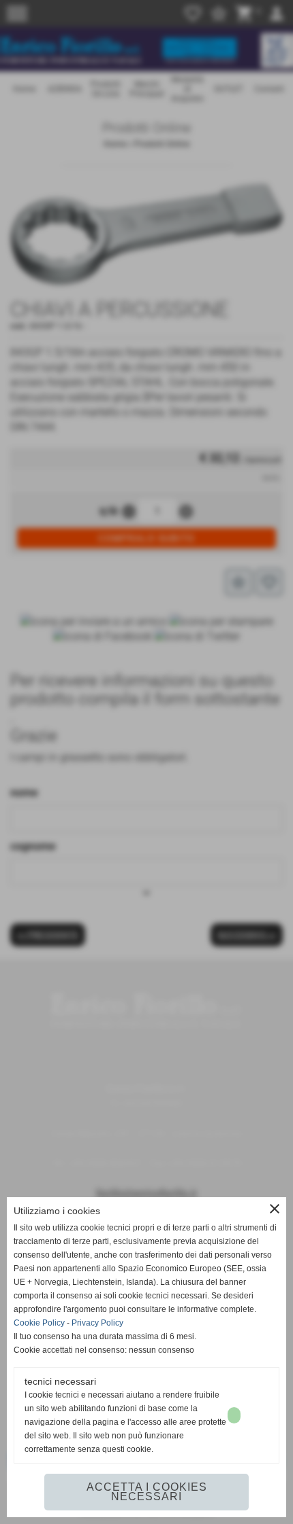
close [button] (274, 1209)
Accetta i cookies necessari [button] (147, 1491)
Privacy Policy (97, 1323)
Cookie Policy (39, 1323)
